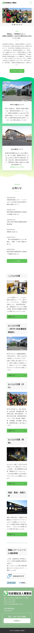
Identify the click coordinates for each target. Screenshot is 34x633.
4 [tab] (17, 24)
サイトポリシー (9, 610)
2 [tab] (14, 24)
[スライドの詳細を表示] (17, 15)
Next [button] (30, 15)
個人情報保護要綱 (9, 608)
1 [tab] (12, 24)
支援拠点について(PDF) (17, 167)
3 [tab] (16, 24)
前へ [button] (4, 15)
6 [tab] (21, 24)
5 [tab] (19, 24)
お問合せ (17, 621)
